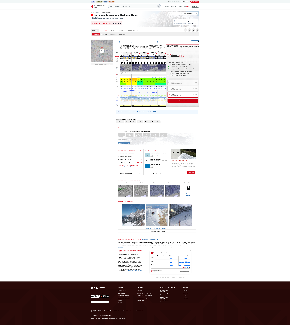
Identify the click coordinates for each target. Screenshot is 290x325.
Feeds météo (140, 300)
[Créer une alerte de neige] (189, 30)
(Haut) (96, 34)
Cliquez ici (120, 247)
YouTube (185, 298)
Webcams (147, 121)
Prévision (94, 30)
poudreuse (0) (121, 166)
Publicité (100, 311)
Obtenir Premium (194, 1)
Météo (166, 6)
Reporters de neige (142, 298)
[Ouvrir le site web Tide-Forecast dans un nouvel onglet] (105, 2)
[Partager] (193, 30)
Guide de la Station (130, 121)
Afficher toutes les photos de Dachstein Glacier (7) (157, 228)
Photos (180, 6)
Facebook (185, 291)
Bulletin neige (120, 121)
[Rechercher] (158, 6)
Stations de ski (122, 291)
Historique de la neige (117, 30)
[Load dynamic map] (102, 51)
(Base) (113, 34)
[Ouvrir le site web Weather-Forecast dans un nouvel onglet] (111, 2)
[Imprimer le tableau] (197, 30)
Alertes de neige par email (144, 293)
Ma (186, 6)
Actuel (103, 30)
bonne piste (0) (129, 166)
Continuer (183, 101)
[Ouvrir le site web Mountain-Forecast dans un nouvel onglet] (99, 2)
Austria (97, 12)
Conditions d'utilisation (95, 318)
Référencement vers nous (127, 311)
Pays (92, 12)
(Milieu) (104, 34)
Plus (117, 68)
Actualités (173, 6)
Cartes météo (122, 34)
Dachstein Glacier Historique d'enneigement (157, 172)
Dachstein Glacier (106, 12)
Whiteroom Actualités (124, 298)
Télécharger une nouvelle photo (158, 231)
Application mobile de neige (144, 295)
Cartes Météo (121, 293)
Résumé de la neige (123, 295)
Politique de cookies (120, 318)
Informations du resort (133, 30)
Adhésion (140, 291)
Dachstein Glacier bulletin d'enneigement (130, 173)
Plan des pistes (156, 121)
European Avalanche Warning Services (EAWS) (144, 112)
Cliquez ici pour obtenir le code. (134, 270)
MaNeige (120, 303)
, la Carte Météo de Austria (174, 245)
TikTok (185, 295)
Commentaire (139, 311)
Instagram (185, 293)
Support (106, 311)
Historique (140, 121)
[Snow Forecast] (97, 6)
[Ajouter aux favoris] (185, 30)
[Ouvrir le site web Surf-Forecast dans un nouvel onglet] (93, 2)
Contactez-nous (114, 311)
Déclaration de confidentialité (108, 318)
